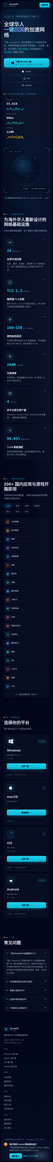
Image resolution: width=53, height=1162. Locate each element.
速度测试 (7, 1081)
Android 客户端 (10, 1066)
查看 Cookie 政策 (31, 1156)
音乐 (8, 512)
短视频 (37, 506)
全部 (8, 506)
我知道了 (15, 1156)
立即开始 (44, 5)
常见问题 (7, 1100)
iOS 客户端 (8, 1062)
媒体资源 (7, 1123)
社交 (17, 512)
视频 (27, 506)
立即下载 (25, 766)
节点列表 (7, 1077)
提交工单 (7, 1104)
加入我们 (7, 1128)
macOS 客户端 (10, 1058)
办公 (27, 512)
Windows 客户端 (11, 1054)
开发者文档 (8, 1109)
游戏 (17, 506)
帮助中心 (7, 1096)
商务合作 (7, 1119)
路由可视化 (8, 1085)
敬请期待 (25, 812)
